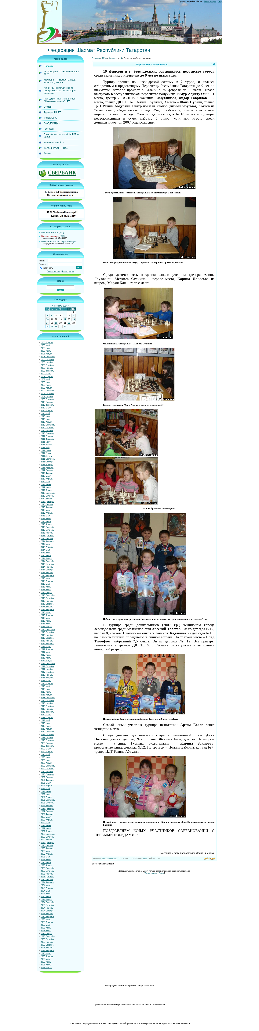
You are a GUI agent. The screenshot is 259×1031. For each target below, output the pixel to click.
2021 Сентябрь (48, 800)
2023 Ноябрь (47, 874)
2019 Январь (47, 709)
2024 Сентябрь (48, 902)
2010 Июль (46, 419)
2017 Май (45, 652)
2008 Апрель (47, 342)
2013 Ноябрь (47, 533)
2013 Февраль (47, 507)
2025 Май (45, 925)
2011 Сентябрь (48, 459)
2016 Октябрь (47, 632)
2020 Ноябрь (47, 771)
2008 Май (45, 345)
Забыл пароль (53, 271)
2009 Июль (46, 385)
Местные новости (49, 232)
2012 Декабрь (47, 501)
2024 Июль (46, 896)
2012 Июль (46, 487)
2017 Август (46, 660)
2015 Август (46, 592)
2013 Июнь (46, 518)
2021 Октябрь (47, 803)
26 (56, 326)
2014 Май (45, 550)
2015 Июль (46, 589)
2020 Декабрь (47, 774)
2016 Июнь (46, 621)
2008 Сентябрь (48, 356)
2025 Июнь (46, 928)
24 (47, 326)
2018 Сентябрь (48, 697)
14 (65, 319)
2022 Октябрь (47, 837)
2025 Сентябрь (48, 936)
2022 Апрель (47, 820)
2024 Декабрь (47, 911)
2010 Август (46, 422)
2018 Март (46, 680)
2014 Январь (47, 538)
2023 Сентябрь (48, 868)
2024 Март (46, 885)
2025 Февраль (47, 916)
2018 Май (45, 686)
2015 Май (45, 584)
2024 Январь (47, 879)
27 (60, 326)
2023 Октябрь (47, 871)
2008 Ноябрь (47, 362)
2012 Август (46, 490)
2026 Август (46, 967)
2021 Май (45, 788)
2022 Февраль (47, 814)
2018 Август (46, 695)
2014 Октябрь (47, 564)
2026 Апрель (47, 956)
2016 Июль (46, 624)
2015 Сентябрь (48, 595)
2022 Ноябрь (47, 840)
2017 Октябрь (47, 666)
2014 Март (46, 544)
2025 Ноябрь (47, 942)
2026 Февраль (47, 950)
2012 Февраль (47, 473)
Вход (220, 1)
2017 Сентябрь (48, 663)
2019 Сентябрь (48, 732)
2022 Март (46, 817)
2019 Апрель (47, 717)
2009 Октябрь (47, 393)
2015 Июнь (46, 587)
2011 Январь (47, 436)
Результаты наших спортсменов (57, 241)
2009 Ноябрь (47, 396)
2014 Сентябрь (48, 561)
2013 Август (46, 524)
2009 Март (46, 373)
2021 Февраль (47, 780)
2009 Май (45, 379)
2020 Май (45, 754)
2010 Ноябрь (47, 430)
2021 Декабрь (47, 808)
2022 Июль (46, 828)
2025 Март (46, 919)
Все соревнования (50, 236)
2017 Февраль (47, 643)
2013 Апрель (47, 513)
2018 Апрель (47, 683)
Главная (96, 58)
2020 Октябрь (47, 768)
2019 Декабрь (47, 740)
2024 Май (45, 891)
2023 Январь (47, 845)
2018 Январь (47, 675)
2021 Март (46, 783)
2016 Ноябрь (47, 635)
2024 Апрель (47, 888)
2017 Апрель (47, 649)
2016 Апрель (47, 615)
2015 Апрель (47, 581)
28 (65, 326)
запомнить (48, 268)
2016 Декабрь (47, 638)
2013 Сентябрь (48, 527)
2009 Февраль (47, 371)
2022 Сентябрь (48, 834)
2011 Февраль (47, 439)
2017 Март (46, 646)
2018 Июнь (46, 689)
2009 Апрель (47, 376)
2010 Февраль (47, 405)
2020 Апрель (47, 751)
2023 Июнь (46, 859)
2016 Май (45, 618)
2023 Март (46, 851)
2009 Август (46, 388)
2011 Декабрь (47, 467)
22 (69, 323)
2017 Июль (46, 658)
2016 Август (46, 626)
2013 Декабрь (47, 535)
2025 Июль (46, 930)
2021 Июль (46, 794)
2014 (104, 58)
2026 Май (45, 959)
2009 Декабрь (47, 399)
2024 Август (46, 899)
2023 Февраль (47, 848)
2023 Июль (46, 862)
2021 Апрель (47, 786)
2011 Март (45, 442)
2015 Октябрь (47, 598)
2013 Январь (47, 504)
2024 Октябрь (47, 905)
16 (73, 319)
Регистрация (210, 1)
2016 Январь (47, 606)
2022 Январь (47, 811)
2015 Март (46, 578)
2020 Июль (46, 760)
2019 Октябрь (47, 734)
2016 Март (46, 612)
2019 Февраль (47, 712)
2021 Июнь (46, 791)
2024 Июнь (46, 894)
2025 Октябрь (47, 939)
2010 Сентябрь (48, 425)
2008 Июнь (46, 348)
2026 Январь (47, 948)
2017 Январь (47, 641)
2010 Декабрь (47, 433)
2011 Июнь (46, 450)
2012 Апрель (47, 479)
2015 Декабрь (47, 604)
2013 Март (46, 510)
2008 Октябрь (47, 359)
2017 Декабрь (47, 672)
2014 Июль (46, 555)
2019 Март (46, 714)
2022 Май (45, 822)
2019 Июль (46, 726)
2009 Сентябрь (48, 391)
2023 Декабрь (47, 876)
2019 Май (45, 720)
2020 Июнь (46, 757)
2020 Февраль (47, 746)
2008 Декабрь (47, 365)
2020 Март (46, 749)
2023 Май (45, 857)
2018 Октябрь (47, 700)
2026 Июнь (46, 962)
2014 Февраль (47, 541)
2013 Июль (46, 521)
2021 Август (46, 797)
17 (47, 323)
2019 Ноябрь (47, 737)
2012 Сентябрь (48, 493)
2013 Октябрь (47, 530)
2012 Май (45, 481)
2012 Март (46, 476)
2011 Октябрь (47, 462)
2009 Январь (47, 368)
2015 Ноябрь (47, 601)
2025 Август (46, 933)
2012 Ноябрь (47, 499)
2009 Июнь (46, 382)
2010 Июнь (46, 416)
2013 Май (45, 516)
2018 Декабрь (47, 706)
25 (52, 326)
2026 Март (46, 953)
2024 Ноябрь (47, 908)
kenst (145, 858)
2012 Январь (47, 470)
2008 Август (46, 354)
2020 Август (46, 763)
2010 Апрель (47, 410)
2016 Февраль (47, 609)
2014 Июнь (46, 552)
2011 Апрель (47, 445)
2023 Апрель (47, 854)
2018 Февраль (47, 678)
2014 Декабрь (47, 570)
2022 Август (46, 831)
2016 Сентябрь (48, 629)
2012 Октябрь (47, 496)
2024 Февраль (47, 882)
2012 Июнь (46, 484)
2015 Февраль (47, 575)
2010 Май (45, 413)
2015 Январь (47, 572)
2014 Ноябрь (47, 567)
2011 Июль (46, 453)
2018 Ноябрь (47, 703)
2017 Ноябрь (47, 669)
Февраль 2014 (60, 306)
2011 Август (46, 456)
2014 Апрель (47, 547)
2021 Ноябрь (47, 805)
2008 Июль (46, 351)
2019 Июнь (46, 723)
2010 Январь (47, 402)
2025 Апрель (47, 922)
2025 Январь (47, 913)
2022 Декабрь (47, 842)
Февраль (113, 58)
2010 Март (46, 408)
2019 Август (46, 729)
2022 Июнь (46, 825)
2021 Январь (47, 777)
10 (47, 319)
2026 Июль (46, 965)
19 (56, 323)
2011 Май (45, 447)
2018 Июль (46, 692)
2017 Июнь (46, 655)
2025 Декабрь (47, 945)
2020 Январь (47, 743)
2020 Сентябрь (48, 766)
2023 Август (46, 865)
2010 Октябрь (47, 427)
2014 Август (46, 558)
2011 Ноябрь (47, 464)
